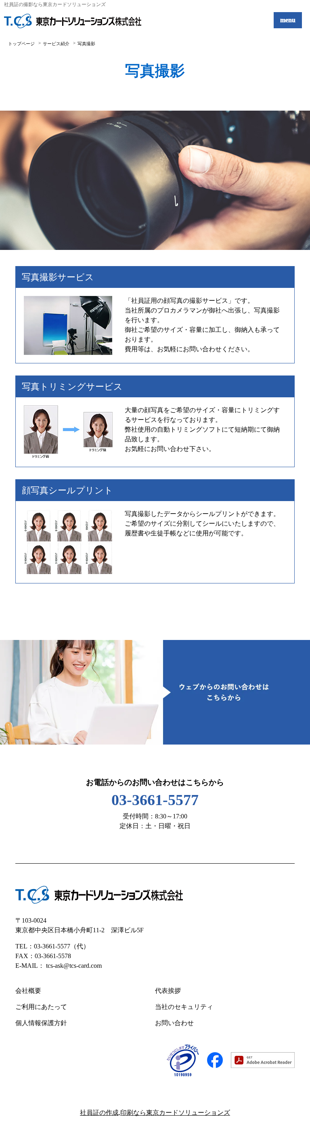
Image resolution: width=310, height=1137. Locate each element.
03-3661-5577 (155, 799)
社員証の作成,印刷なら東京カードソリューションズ (155, 1112)
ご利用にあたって (41, 1006)
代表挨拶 (168, 990)
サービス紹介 (56, 43)
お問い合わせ (174, 1023)
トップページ (21, 43)
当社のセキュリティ (184, 1006)
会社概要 (28, 990)
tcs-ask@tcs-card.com (74, 965)
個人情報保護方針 (41, 1023)
